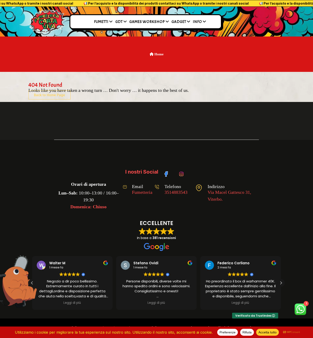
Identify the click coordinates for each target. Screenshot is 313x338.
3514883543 (176, 192)
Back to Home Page (49, 95)
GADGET (178, 21)
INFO (197, 21)
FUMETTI (101, 21)
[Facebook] (167, 172)
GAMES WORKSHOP (147, 21)
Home (159, 54)
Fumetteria (142, 192)
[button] (280, 282)
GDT (119, 21)
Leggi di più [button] (72, 303)
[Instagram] (182, 172)
